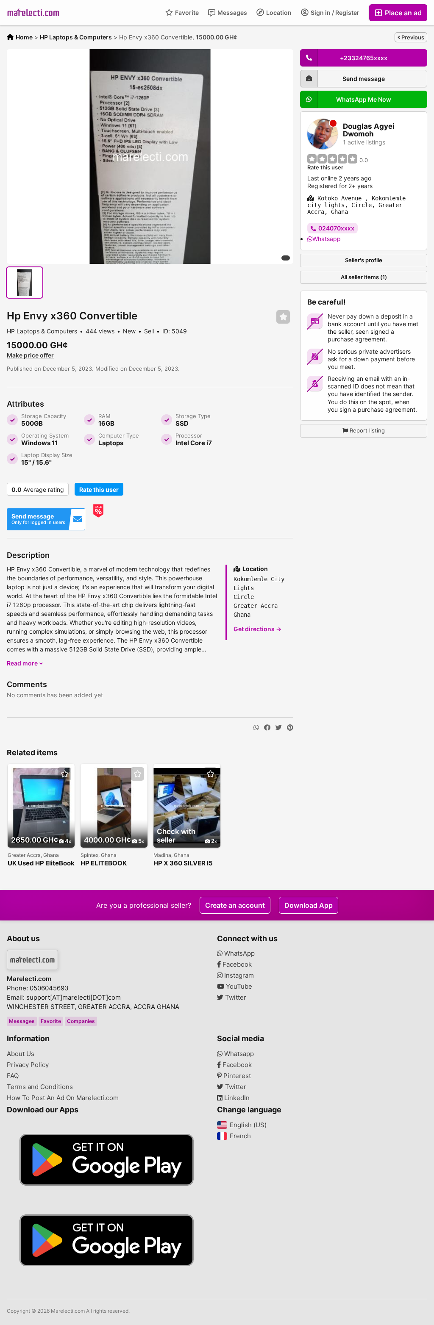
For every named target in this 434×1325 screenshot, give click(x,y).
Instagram (238, 975)
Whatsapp (326, 238)
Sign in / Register (334, 12)
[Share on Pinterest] (290, 727)
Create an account (235, 905)
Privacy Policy (28, 1065)
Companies (81, 1021)
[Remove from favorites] (283, 317)
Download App (308, 905)
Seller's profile (363, 260)
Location (278, 12)
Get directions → (257, 628)
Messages (231, 12)
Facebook (236, 964)
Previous (412, 37)
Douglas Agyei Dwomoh (369, 130)
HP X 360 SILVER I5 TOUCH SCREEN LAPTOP (183, 863)
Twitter (234, 997)
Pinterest (236, 1076)
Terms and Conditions (40, 1087)
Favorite (186, 12)
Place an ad (402, 12)
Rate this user (99, 489)
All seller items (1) (364, 277)
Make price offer (30, 355)
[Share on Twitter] (278, 727)
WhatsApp (239, 953)
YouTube (238, 986)
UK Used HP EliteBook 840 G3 (41, 863)
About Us (20, 1054)
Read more (23, 663)
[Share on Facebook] (267, 727)
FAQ (13, 1076)
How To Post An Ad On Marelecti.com (63, 1098)
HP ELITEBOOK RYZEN (104, 863)
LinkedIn (236, 1098)
